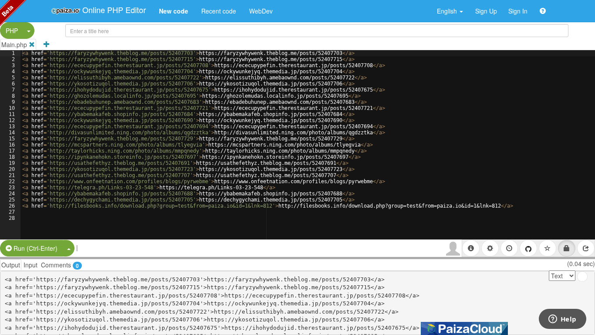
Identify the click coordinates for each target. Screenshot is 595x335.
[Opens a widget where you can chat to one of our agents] (562, 320)
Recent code (218, 11)
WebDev (261, 11)
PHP (12, 30)
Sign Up (486, 11)
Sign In (517, 11)
